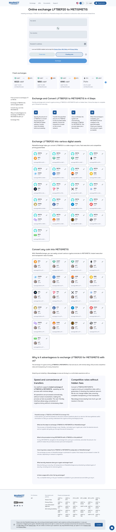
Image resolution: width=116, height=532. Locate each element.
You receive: (33, 33)
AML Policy (64, 49)
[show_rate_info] (86, 54)
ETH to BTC (76, 498)
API (32, 498)
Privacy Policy (74, 49)
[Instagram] (19, 506)
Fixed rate (42, 54)
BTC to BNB (83, 498)
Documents (46, 3)
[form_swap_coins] (58, 28)
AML (39, 3)
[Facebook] (15, 506)
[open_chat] (111, 527)
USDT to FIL (91, 514)
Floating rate (69, 54)
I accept (99, 524)
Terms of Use (57, 49)
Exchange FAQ (15, 120)
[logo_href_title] (14, 3)
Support (55, 3)
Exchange (32, 3)
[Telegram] (22, 505)
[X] (17, 506)
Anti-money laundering (51, 509)
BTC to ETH (91, 498)
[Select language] (77, 3)
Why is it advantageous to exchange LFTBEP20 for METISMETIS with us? (18, 114)
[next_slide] (106, 82)
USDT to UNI (83, 506)
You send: (33, 21)
